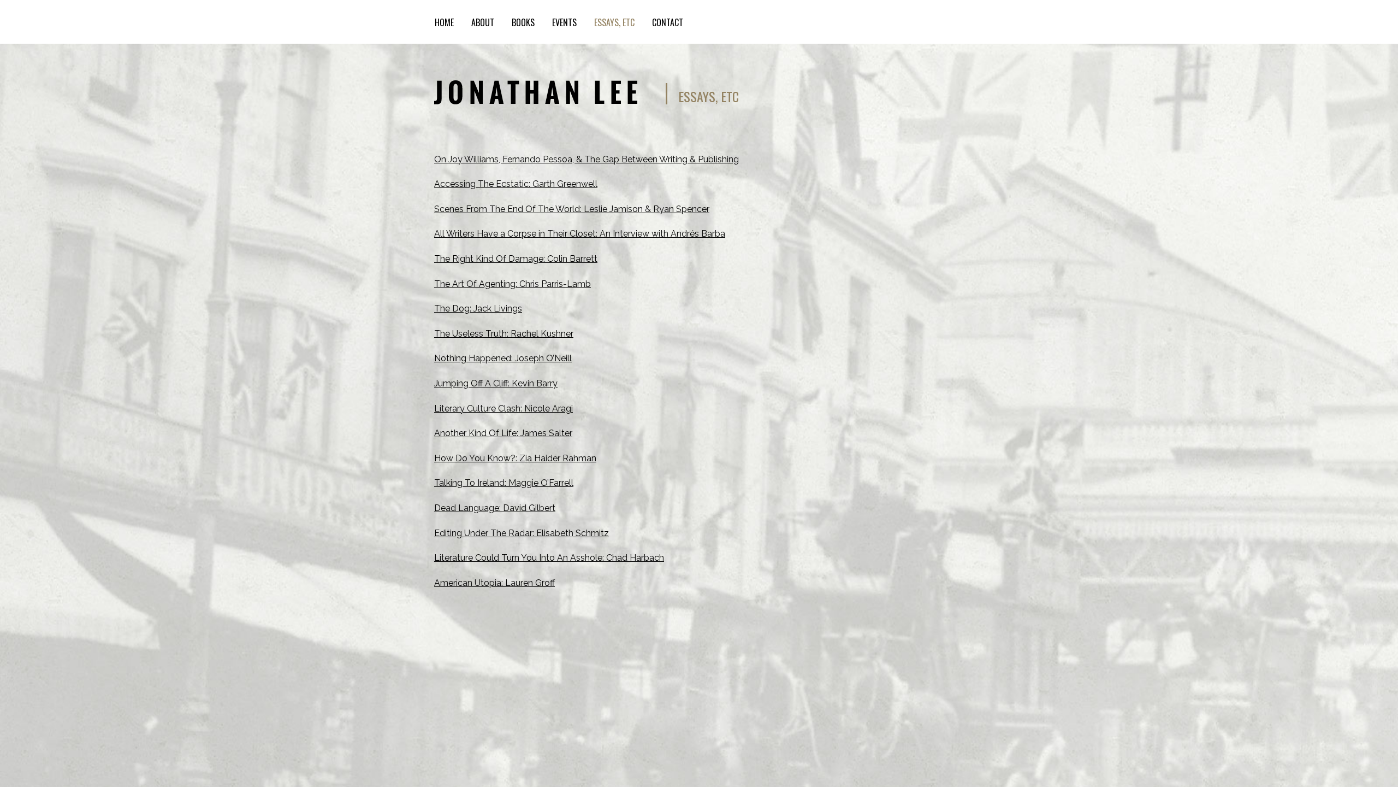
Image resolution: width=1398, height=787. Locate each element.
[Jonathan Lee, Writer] (535, 88)
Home (444, 22)
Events (564, 22)
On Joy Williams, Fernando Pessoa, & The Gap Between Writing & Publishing (586, 159)
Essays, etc (614, 22)
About (482, 22)
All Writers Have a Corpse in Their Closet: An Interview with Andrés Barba (579, 233)
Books (523, 22)
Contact (667, 22)
